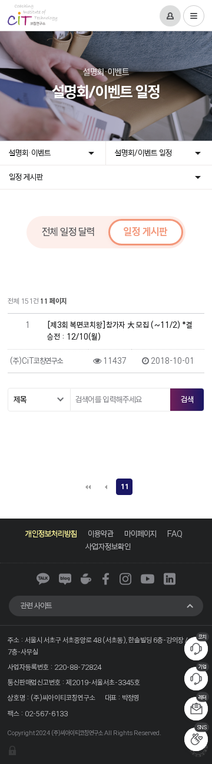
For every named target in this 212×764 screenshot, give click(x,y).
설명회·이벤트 (30, 153)
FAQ (175, 534)
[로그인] (170, 15)
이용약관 (101, 534)
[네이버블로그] (65, 579)
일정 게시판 (26, 177)
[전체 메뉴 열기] (193, 15)
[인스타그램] (125, 579)
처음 (88, 487)
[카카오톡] (43, 579)
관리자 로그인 (12, 750)
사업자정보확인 (108, 547)
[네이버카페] (86, 579)
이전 (106, 487)
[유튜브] (147, 579)
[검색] (186, 399)
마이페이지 (140, 534)
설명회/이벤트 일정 (143, 153)
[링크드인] (169, 579)
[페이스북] (105, 579)
